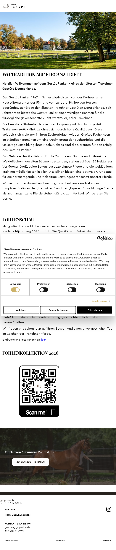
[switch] (43, 289)
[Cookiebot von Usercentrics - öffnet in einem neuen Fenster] (99, 238)
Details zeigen (99, 301)
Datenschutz (60, 540)
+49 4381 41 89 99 (14, 531)
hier (43, 339)
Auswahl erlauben (58, 310)
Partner (10, 509)
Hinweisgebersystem (18, 515)
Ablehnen (21, 310)
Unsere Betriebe (11, 540)
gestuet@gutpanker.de (17, 527)
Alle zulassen (95, 310)
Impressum (107, 540)
